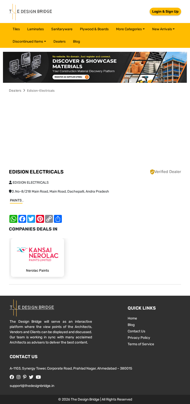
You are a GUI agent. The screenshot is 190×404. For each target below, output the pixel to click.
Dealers (59, 41)
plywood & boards (94, 29)
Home (132, 318)
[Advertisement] (95, 131)
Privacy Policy (139, 338)
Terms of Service (141, 344)
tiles (16, 29)
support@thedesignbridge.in (32, 386)
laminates (35, 29)
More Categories (129, 29)
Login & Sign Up (165, 11)
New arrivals (162, 29)
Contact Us (136, 331)
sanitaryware (61, 29)
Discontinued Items (28, 41)
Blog (76, 41)
